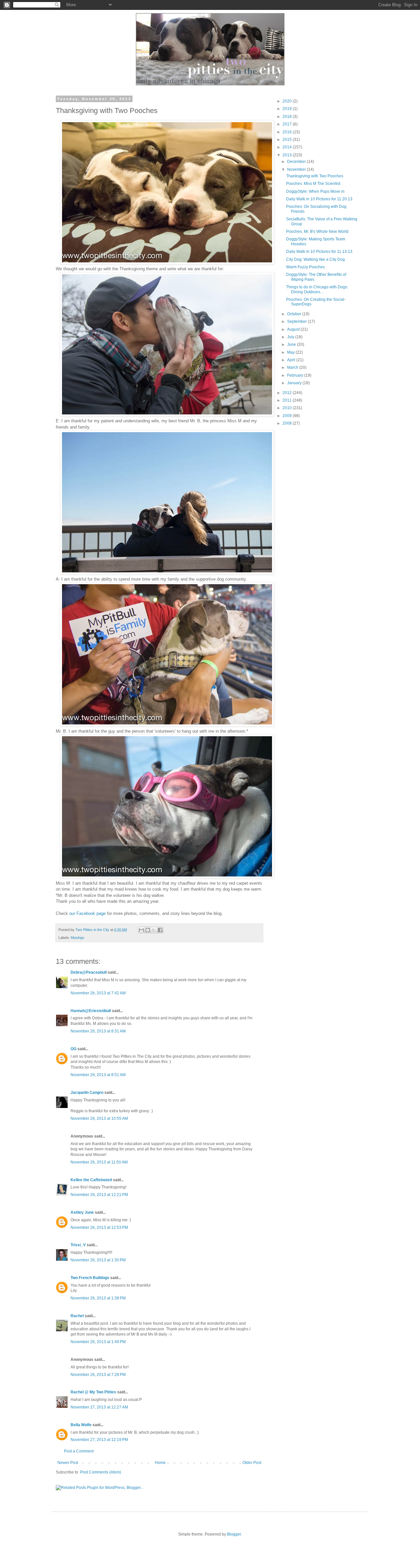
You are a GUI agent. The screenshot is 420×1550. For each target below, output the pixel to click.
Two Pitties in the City (92, 930)
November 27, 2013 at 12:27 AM (99, 1407)
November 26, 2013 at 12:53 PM (99, 1227)
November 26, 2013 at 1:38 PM (98, 1298)
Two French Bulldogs (90, 1277)
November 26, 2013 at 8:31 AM (98, 1031)
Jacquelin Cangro (87, 1092)
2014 (288, 147)
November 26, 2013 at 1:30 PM (98, 1260)
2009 (288, 415)
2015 (288, 139)
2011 (288, 400)
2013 (288, 155)
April (291, 360)
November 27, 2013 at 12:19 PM (99, 1439)
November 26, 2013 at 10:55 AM (99, 1118)
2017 (288, 124)
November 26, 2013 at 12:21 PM (99, 1194)
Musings (77, 938)
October (294, 314)
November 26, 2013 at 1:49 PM (98, 1342)
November (297, 169)
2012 (288, 392)
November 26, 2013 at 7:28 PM (98, 1374)
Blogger (234, 1534)
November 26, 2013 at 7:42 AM (98, 993)
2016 (288, 132)
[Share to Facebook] (160, 930)
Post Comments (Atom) (100, 1472)
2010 (288, 408)
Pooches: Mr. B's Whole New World (317, 231)
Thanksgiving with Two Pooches (314, 176)
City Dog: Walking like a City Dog (315, 259)
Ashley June (82, 1212)
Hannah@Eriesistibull (91, 1010)
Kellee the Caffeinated (91, 1180)
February (295, 375)
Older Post (251, 1462)
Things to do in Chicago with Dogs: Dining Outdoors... (317, 289)
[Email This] (141, 930)
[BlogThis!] (147, 930)
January (295, 383)
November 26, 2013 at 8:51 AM (98, 1075)
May (291, 352)
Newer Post (67, 1462)
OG (73, 1049)
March (293, 367)
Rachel (77, 1316)
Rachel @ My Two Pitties (93, 1392)
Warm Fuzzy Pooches (305, 267)
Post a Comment (79, 1451)
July (291, 337)
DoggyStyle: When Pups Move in (315, 191)
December (297, 161)
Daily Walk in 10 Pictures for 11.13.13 (319, 251)
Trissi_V (78, 1245)
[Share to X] (154, 930)
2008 (288, 423)
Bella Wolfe (81, 1425)
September (297, 321)
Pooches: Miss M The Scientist (313, 183)
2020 (288, 101)
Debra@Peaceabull (89, 972)
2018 (288, 116)
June (292, 344)
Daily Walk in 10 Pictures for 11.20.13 (319, 199)
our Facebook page (87, 913)
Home (160, 1462)
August (294, 329)
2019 (288, 108)
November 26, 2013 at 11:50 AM (99, 1162)
